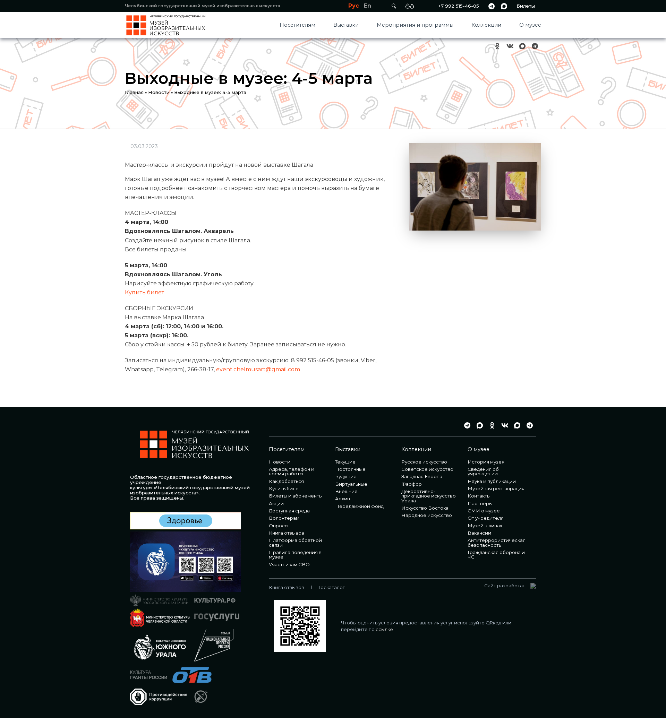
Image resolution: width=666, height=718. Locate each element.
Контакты (479, 496)
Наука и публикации (492, 481)
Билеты (525, 6)
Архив (342, 498)
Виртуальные (351, 484)
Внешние (346, 491)
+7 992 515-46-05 (458, 6)
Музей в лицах (485, 525)
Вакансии (479, 533)
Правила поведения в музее (295, 555)
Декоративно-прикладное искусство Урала (428, 495)
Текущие (345, 462)
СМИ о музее (484, 510)
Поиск (393, 6)
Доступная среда (289, 510)
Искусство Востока (425, 508)
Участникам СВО (289, 564)
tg (491, 6)
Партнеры (480, 503)
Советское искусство (427, 469)
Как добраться (286, 481)
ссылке (384, 629)
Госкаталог (331, 587)
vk (510, 46)
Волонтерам (284, 518)
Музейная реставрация (496, 488)
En (367, 5)
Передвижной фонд (359, 506)
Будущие (346, 476)
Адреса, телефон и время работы (291, 471)
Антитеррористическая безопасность (497, 542)
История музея (486, 462)
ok (497, 46)
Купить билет (144, 292)
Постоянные (350, 469)
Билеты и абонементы (296, 496)
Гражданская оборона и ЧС (496, 555)
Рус (353, 5)
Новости (159, 92)
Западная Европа (421, 476)
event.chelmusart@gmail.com (258, 369)
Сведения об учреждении (483, 471)
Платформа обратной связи (295, 542)
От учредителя (486, 518)
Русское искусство (424, 462)
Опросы (278, 525)
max (504, 6)
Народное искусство (426, 515)
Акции (276, 503)
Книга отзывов (286, 533)
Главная (134, 92)
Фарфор (411, 484)
